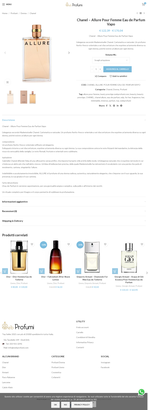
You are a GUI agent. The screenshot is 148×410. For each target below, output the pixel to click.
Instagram (105, 362)
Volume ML (110, 54)
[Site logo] (74, 4)
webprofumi (125, 100)
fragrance (136, 97)
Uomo (13, 283)
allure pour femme (91, 94)
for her (128, 97)
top (117, 100)
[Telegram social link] (121, 106)
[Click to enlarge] (7, 82)
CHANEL (90, 97)
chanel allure (100, 97)
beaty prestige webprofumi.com (114, 94)
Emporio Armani (91, 283)
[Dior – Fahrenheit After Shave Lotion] (56, 257)
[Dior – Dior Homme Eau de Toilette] (19, 257)
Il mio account (82, 327)
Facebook (105, 367)
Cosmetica (56, 372)
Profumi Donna (58, 362)
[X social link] (110, 106)
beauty (133, 94)
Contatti (80, 347)
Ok (55, 404)
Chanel (33, 13)
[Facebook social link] (106, 106)
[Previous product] (137, 13)
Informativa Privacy (85, 342)
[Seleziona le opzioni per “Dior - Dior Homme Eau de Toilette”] (5, 271)
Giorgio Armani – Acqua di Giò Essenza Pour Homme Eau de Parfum (129, 279)
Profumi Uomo (57, 367)
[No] (93, 404)
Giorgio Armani (128, 286)
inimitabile (95, 100)
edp (122, 97)
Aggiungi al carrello (117, 69)
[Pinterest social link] (114, 106)
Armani (5, 372)
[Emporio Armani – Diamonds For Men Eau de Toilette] (92, 257)
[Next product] (144, 13)
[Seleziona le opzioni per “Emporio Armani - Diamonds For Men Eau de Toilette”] (78, 271)
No (65, 404)
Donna (24, 13)
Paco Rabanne (8, 377)
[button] (5, 53)
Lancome (6, 382)
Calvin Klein (7, 387)
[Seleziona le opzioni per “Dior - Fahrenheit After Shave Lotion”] (42, 271)
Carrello (79, 332)
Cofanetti (55, 377)
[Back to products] (140, 13)
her (142, 97)
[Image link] (18, 325)
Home (5, 13)
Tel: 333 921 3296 (14, 344)
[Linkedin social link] (117, 106)
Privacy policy (82, 404)
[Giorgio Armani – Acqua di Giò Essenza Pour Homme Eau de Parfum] (129, 257)
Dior (18, 283)
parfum (112, 100)
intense (104, 100)
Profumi (14, 13)
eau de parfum (113, 97)
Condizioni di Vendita (85, 337)
